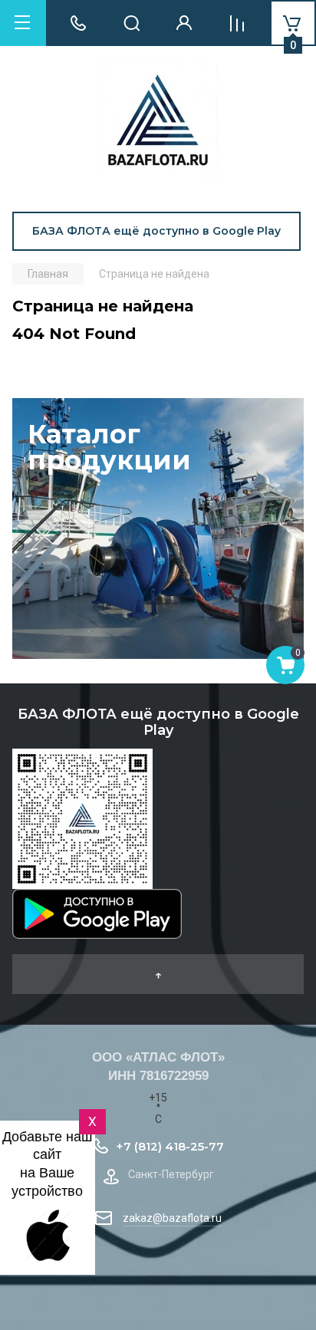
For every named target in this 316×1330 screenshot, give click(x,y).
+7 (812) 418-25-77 (170, 1146)
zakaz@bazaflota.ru (172, 1218)
